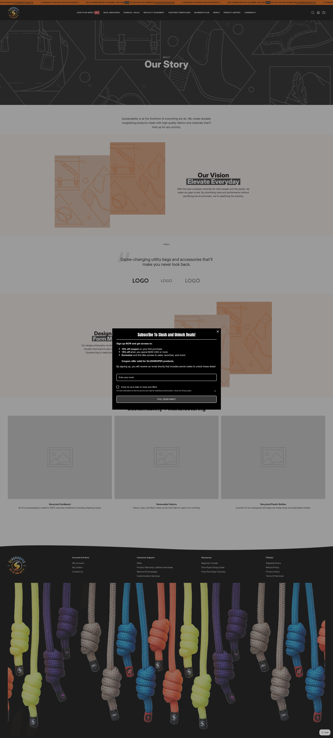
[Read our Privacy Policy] (215, 391)
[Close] (218, 331)
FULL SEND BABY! (166, 399)
